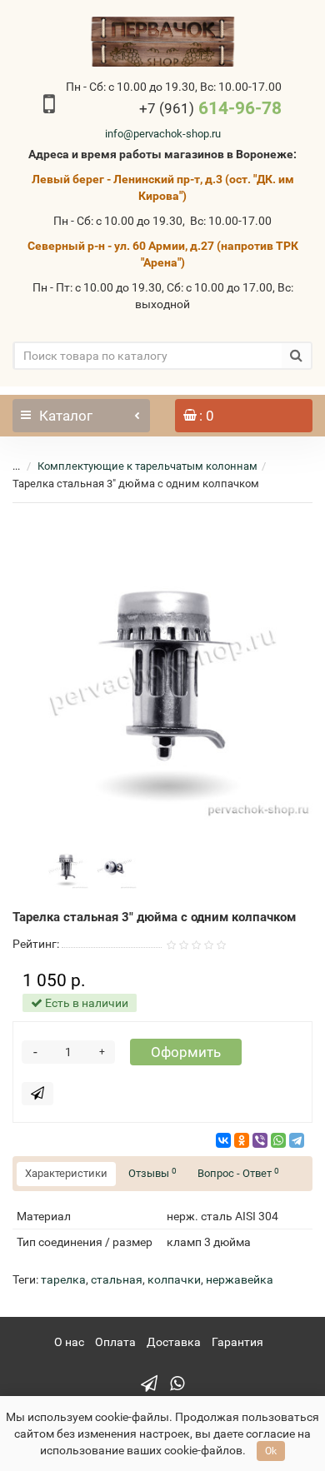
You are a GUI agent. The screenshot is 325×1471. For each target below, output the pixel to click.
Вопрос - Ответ (238, 1173)
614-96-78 (210, 108)
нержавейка (239, 1279)
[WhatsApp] (278, 1140)
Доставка (174, 1342)
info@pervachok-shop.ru (163, 133)
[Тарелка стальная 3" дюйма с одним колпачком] (162, 670)
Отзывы (152, 1173)
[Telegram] (296, 1140)
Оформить (186, 1052)
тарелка (63, 1279)
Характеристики (66, 1173)
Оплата (115, 1342)
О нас (69, 1342)
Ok (271, 1451)
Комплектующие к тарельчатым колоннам (148, 466)
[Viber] (260, 1140)
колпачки (174, 1279)
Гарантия (237, 1342)
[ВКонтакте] (223, 1140)
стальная (116, 1279)
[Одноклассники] (241, 1140)
